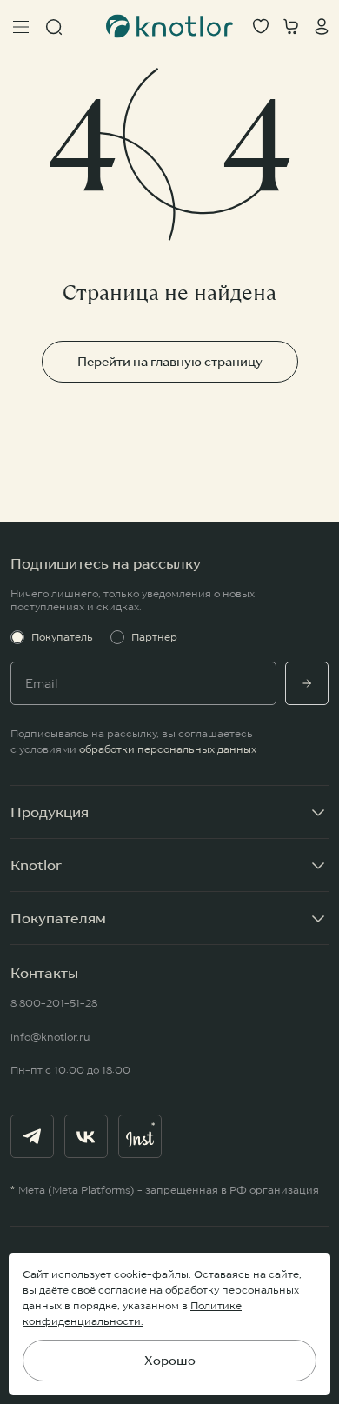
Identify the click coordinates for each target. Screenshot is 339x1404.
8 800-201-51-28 (53, 1002)
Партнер (154, 636)
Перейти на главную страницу (170, 361)
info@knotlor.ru (50, 1036)
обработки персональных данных (167, 748)
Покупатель (62, 636)
